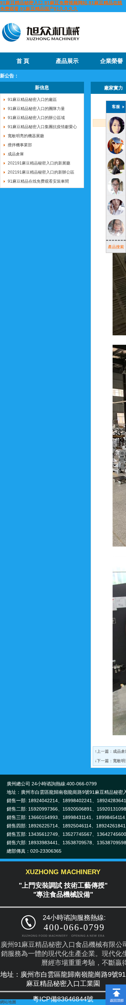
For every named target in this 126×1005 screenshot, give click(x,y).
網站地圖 (8, 1002)
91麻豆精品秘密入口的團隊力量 (36, 108)
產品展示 (67, 61)
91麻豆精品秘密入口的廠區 (32, 99)
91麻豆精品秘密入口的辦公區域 (36, 117)
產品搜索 (116, 247)
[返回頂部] (116, 986)
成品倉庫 (16, 154)
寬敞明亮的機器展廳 (26, 136)
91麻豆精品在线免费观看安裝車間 (38, 181)
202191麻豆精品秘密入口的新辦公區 (41, 172)
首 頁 (22, 61)
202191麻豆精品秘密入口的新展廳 (39, 163)
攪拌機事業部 (20, 145)
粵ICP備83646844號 (63, 999)
